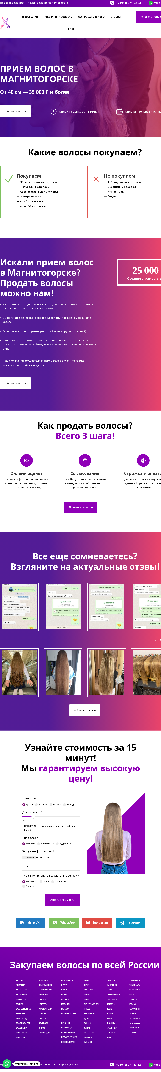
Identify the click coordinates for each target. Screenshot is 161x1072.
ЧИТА (132, 994)
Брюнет (43, 804)
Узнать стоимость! (82, 507)
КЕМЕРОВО (44, 1023)
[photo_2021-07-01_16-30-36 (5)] (63, 694)
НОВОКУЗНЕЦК (68, 1032)
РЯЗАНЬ (87, 1023)
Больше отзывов (86, 710)
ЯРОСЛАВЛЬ (134, 1018)
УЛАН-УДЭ (112, 1028)
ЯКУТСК (132, 1013)
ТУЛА (109, 1018)
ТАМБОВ (111, 1004)
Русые (29, 804)
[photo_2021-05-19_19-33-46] (106, 694)
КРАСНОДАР (44, 1032)
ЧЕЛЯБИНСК (134, 989)
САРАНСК (88, 1042)
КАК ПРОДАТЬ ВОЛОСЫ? (91, 16)
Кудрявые (65, 843)
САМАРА (88, 1037)
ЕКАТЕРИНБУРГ (45, 989)
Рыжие (57, 804)
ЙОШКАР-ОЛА (45, 1008)
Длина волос (32, 812)
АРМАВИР (20, 985)
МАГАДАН (65, 1004)
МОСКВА (65, 1008)
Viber (46, 881)
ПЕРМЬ (87, 999)
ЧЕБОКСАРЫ (134, 985)
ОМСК (86, 980)
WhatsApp (31, 881)
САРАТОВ (111, 980)
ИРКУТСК (43, 1004)
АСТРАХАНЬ (21, 994)
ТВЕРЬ (109, 1008)
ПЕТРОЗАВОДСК (91, 1004)
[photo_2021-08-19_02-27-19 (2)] (19, 694)
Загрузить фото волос (38, 851)
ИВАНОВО (43, 994)
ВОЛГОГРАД (21, 1032)
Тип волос (30, 838)
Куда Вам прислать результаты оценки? (50, 875)
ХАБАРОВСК (134, 980)
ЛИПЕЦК (65, 999)
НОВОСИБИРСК (68, 1042)
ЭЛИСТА (133, 999)
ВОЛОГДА (20, 1037)
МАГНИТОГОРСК (68, 1013)
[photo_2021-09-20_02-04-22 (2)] (19, 628)
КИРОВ (42, 1028)
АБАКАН (19, 980)
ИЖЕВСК (42, 999)
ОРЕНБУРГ (88, 989)
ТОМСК (110, 1013)
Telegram (60, 881)
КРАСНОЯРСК (67, 980)
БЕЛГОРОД (21, 999)
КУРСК (64, 989)
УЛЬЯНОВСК (112, 1032)
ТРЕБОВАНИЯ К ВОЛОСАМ (57, 16)
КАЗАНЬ (42, 1013)
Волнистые (47, 843)
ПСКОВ (87, 1008)
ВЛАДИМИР (21, 1028)
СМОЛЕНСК (112, 985)
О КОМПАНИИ (30, 16)
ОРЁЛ (86, 985)
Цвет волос (30, 798)
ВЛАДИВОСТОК (23, 1023)
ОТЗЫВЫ (116, 16)
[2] (106, 628)
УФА (109, 1037)
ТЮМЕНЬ (111, 1023)
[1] (63, 628)
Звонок (30, 886)
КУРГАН (64, 985)
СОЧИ (109, 989)
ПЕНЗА (87, 994)
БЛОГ (71, 28)
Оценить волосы (16, 111)
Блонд (70, 804)
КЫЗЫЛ (64, 994)
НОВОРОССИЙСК (69, 1037)
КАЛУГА (42, 1018)
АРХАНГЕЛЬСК (22, 989)
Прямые (30, 843)
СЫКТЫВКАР (112, 999)
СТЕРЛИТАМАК (113, 994)
